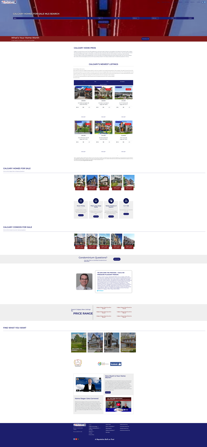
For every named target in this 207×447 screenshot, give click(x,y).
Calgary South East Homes (116, 188)
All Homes (74, 347)
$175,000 (128, 89)
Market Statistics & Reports (111, 206)
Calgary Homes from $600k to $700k (124, 308)
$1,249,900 (128, 124)
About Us (91, 431)
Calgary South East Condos (116, 246)
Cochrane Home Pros (124, 426)
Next (116, 155)
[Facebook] (203, 2)
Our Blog (186, 2)
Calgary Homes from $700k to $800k (124, 312)
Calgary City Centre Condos (79, 246)
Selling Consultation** (110, 430)
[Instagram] (78, 439)
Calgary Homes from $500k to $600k (103, 316)
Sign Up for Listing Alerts (103, 84)
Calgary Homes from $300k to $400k (103, 308)
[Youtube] (76, 439)
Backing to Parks (77, 349)
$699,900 (88, 89)
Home (158, 2)
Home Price (108, 424)
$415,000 (108, 124)
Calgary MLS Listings (93, 426)
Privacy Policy (91, 434)
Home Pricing (81, 206)
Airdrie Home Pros (124, 424)
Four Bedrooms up (127, 349)
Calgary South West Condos (129, 246)
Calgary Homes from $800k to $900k (124, 316)
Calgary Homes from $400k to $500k (103, 312)
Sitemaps (108, 432)
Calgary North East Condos (104, 246)
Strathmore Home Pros (125, 430)
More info (83, 116)
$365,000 (88, 124)
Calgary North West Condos (92, 246)
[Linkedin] (205, 2)
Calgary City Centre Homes (79, 188)
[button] (100, 18)
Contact (198, 2)
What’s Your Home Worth (96, 206)
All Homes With (93, 347)
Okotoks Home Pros (124, 428)
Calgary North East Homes (104, 188)
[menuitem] (100, 18)
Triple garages (95, 348)
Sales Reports (109, 428)
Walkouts (109, 348)
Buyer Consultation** (110, 426)
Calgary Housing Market (94, 428)
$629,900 (108, 89)
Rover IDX (131, 161)
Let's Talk (126, 206)
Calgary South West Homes (129, 188)
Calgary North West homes (92, 188)
